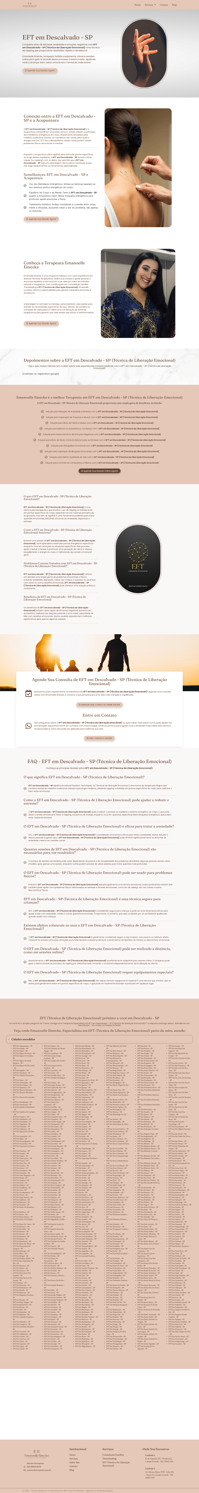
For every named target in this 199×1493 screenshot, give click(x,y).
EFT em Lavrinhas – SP (84, 1263)
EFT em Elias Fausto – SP (54, 1205)
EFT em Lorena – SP (83, 1278)
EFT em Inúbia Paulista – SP (86, 1105)
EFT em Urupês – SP (176, 1300)
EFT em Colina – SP (51, 1131)
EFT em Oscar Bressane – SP (117, 1197)
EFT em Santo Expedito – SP (148, 1344)
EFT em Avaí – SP (20, 1190)
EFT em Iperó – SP (82, 1109)
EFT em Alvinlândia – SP (22, 1102)
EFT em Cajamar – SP (21, 1344)
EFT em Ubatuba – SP (177, 1285)
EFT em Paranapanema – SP (117, 1239)
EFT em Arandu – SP (21, 1153)
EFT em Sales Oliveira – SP (147, 1207)
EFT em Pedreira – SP (114, 1278)
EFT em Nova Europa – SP (116, 1151)
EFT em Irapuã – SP (82, 1124)
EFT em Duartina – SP (52, 1195)
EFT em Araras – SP (20, 1161)
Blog (174, 4)
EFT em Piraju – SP (113, 1324)
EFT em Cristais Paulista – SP (55, 1161)
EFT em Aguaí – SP (20, 1051)
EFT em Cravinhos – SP (53, 1158)
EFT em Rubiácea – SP (146, 1197)
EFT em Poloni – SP (145, 1048)
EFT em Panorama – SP (115, 1227)
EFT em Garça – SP (51, 1292)
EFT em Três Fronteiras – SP (179, 1268)
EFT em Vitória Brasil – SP (179, 1336)
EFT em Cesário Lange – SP (54, 1122)
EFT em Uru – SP (175, 1297)
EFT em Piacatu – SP (114, 1297)
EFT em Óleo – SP (113, 1180)
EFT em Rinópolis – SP (146, 1175)
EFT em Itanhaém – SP (84, 1139)
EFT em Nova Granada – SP (117, 1153)
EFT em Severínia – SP (177, 1180)
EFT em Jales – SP (82, 1214)
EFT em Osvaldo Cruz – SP (116, 1200)
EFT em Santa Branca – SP (147, 1241)
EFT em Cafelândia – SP (22, 1334)
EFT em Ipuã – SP (82, 1119)
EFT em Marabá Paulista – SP (86, 1317)
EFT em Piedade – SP (114, 1300)
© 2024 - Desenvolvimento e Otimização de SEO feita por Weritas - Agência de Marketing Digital (67, 1490)
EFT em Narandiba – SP (115, 1122)
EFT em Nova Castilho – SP (116, 1148)
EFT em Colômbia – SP (53, 1134)
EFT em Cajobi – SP (20, 1349)
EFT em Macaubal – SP (84, 1302)
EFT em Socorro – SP (177, 1185)
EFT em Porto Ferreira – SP (147, 1070)
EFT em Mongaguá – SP (115, 1083)
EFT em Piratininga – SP (115, 1341)
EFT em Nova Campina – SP (117, 1141)
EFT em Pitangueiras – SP (116, 1344)
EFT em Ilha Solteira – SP (85, 1092)
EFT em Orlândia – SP (114, 1192)
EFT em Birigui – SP (20, 1256)
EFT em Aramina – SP (21, 1151)
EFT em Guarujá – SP (52, 1344)
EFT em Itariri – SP (82, 1178)
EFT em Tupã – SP (176, 1273)
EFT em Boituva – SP (21, 1271)
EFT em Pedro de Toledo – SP (117, 1285)
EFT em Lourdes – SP (83, 1280)
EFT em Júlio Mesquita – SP (86, 1239)
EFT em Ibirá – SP (82, 1065)
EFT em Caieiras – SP (21, 1339)
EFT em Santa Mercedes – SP (148, 1285)
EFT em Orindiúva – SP (115, 1190)
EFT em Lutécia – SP (83, 1297)
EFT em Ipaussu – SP (83, 1107)
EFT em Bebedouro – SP (22, 1241)
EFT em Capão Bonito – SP (54, 1085)
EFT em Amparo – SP (21, 1117)
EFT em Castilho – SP (52, 1107)
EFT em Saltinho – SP (145, 1217)
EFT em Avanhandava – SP (23, 1192)
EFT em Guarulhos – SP (53, 1346)
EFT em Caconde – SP (21, 1332)
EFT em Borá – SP (20, 1283)
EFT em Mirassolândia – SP (117, 1065)
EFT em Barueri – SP (21, 1231)
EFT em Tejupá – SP (176, 1244)
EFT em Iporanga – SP (83, 1117)
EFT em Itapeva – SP (83, 1151)
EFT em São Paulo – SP (177, 1134)
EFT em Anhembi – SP (21, 1127)
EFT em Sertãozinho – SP (178, 1175)
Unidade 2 (150, 1468)
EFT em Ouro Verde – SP (115, 1205)
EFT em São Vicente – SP (178, 1156)
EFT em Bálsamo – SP (21, 1202)
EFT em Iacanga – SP (83, 1056)
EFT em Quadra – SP (145, 1112)
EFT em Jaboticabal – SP (84, 1202)
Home (138, 4)
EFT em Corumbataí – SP (53, 1148)
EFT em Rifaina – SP (145, 1170)
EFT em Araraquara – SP (22, 1158)
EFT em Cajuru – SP (51, 1046)
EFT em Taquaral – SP (177, 1224)
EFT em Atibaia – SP (21, 1185)
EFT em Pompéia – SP (145, 1051)
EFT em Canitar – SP (52, 1083)
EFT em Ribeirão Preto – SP (148, 1168)
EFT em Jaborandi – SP (84, 1200)
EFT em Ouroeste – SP (114, 1207)
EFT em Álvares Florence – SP (24, 1090)
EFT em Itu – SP (81, 1192)
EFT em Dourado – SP (52, 1190)
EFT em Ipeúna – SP (83, 1112)
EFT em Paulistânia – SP (115, 1263)
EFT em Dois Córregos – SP (54, 1185)
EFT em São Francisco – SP (179, 1065)
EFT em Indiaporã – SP (84, 1102)
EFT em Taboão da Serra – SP (180, 1205)
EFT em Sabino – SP (145, 1202)
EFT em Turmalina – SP (178, 1280)
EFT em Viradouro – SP (177, 1329)
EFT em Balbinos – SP (21, 1200)
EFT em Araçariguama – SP (23, 1141)
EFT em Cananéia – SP (52, 1070)
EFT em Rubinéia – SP (145, 1200)
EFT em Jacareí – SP (83, 1205)
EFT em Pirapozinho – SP (116, 1336)
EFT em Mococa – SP (114, 1068)
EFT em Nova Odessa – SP (116, 1168)
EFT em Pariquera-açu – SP (117, 1249)
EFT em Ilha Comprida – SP (85, 1090)
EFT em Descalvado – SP (53, 1173)
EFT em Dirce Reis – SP (53, 1178)
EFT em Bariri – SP (20, 1214)
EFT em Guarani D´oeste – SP (55, 1327)
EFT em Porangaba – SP (146, 1065)
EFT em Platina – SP (114, 1349)
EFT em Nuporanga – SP (115, 1175)
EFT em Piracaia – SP (114, 1319)
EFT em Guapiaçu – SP (52, 1314)
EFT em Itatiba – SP (82, 1180)
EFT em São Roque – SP (178, 1144)
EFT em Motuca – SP (114, 1112)
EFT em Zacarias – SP (177, 1344)
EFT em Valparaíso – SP (178, 1307)
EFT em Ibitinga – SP (83, 1070)
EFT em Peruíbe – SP (114, 1295)
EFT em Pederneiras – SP (115, 1268)
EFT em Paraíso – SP (114, 1236)
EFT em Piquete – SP (114, 1317)
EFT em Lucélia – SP (83, 1285)
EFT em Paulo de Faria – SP (117, 1266)
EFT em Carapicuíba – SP (53, 1095)
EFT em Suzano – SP (176, 1197)
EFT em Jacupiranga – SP (85, 1210)
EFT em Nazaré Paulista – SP (117, 1129)
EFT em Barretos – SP (21, 1227)
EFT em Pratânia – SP (145, 1085)
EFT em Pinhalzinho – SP (116, 1312)
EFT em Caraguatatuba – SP (55, 1092)
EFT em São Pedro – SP (177, 1141)
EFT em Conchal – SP (52, 1136)
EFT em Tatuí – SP (176, 1239)
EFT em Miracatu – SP (114, 1053)
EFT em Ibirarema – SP (84, 1068)
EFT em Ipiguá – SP (82, 1114)
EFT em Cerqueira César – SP (55, 1117)
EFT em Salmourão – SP (146, 1214)
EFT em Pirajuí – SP (114, 1327)
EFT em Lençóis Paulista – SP (86, 1268)
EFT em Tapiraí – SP (176, 1219)
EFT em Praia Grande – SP (147, 1083)
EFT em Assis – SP (20, 1183)
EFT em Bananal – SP (21, 1205)
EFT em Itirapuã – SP (83, 1188)
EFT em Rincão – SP (145, 1173)
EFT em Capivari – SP (52, 1090)
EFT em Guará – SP (51, 1319)
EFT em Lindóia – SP (83, 1273)
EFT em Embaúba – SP (52, 1210)
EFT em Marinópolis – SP (85, 1329)
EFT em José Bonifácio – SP (85, 1236)
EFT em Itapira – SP (83, 1156)
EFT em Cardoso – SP (52, 1097)
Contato (164, 4)
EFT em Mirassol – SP (114, 1063)
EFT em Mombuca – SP (115, 1078)
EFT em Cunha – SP (51, 1170)
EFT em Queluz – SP (145, 1119)
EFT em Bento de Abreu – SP (24, 1244)
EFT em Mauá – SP (82, 1336)
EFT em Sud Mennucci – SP (179, 1190)
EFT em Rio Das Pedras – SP (148, 1180)
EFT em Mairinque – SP (84, 1310)
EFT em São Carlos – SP (178, 1063)
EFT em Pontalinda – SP (146, 1058)
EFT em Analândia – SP (22, 1119)
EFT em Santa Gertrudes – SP (148, 1273)
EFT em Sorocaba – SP (177, 1188)
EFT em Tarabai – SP (177, 1234)
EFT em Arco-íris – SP (21, 1163)
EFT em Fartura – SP (52, 1246)
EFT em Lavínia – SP (83, 1261)
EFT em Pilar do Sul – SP (116, 1302)
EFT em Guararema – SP (53, 1334)
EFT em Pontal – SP (145, 1056)
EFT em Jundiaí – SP (83, 1244)
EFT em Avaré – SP (20, 1195)
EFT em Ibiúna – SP (82, 1073)
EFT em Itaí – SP (81, 1131)
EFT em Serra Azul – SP (178, 1168)
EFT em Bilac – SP (20, 1253)
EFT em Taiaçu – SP (176, 1212)
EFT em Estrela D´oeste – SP (55, 1239)
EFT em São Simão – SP (178, 1153)
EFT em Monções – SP (114, 1080)
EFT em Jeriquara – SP (84, 1229)
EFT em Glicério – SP (52, 1305)
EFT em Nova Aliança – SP (116, 1139)
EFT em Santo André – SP (147, 1317)
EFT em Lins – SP (82, 1275)
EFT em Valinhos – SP (177, 1305)
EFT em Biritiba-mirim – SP (23, 1258)
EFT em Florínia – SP (52, 1271)
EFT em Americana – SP (22, 1105)
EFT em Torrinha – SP (177, 1261)
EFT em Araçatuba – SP (22, 1144)
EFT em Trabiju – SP (176, 1263)
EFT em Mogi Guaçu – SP (116, 1070)
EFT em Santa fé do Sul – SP (148, 1271)
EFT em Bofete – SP (20, 1268)
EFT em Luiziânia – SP (83, 1292)
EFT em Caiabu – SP (20, 1336)
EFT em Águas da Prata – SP (24, 1053)
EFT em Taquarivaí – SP (178, 1231)
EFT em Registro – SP (145, 1139)
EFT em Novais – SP (114, 1170)
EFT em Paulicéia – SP (115, 1258)
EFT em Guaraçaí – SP (52, 1322)
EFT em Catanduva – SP (53, 1109)
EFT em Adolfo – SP (20, 1048)
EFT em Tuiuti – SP (176, 1271)
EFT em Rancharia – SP (146, 1127)
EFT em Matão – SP (82, 1334)
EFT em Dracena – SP (52, 1192)
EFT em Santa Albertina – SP (148, 1234)
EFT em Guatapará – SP (53, 1349)
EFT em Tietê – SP (175, 1253)
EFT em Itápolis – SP (83, 1163)
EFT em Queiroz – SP (145, 1117)
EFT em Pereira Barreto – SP (117, 1290)
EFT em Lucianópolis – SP (85, 1288)
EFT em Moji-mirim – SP (115, 1075)
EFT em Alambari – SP (21, 1073)
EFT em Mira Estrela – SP (116, 1051)
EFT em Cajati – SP (20, 1346)
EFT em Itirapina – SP (83, 1185)
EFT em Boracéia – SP (21, 1285)
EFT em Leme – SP (82, 1266)
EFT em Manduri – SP (83, 1314)
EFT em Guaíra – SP (51, 1312)
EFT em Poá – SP (144, 1046)
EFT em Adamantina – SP (22, 1046)
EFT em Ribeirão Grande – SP (148, 1163)
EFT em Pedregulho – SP (115, 1275)
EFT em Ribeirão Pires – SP (148, 1166)
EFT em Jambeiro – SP (83, 1217)
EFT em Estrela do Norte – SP (55, 1236)
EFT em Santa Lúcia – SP (146, 1278)
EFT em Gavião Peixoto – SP (55, 1297)
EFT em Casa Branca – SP (54, 1100)
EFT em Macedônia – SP (84, 1305)
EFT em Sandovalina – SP (147, 1229)
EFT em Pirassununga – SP (116, 1339)
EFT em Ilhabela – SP (83, 1095)
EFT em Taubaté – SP (177, 1241)
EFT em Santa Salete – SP (147, 1302)
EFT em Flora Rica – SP (53, 1263)
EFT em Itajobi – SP (82, 1134)
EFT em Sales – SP (144, 1210)
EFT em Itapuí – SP (82, 1168)
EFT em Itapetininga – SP (85, 1148)
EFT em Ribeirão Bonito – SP (148, 1146)
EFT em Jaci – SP (81, 1207)
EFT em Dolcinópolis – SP (54, 1188)
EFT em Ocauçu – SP (114, 1178)
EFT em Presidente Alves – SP (148, 1087)
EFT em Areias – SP (20, 1168)
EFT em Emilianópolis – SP (54, 1217)
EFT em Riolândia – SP (146, 1188)
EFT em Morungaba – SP (115, 1109)
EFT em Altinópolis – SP (22, 1083)
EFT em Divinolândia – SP (54, 1180)
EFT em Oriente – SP (114, 1188)
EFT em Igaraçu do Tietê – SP (86, 1080)
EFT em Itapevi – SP (83, 1153)
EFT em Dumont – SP (52, 1197)
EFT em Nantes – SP (114, 1119)
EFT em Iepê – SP (82, 1078)
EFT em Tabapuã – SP (177, 1200)
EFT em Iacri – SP (82, 1058)
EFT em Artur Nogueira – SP (24, 1175)
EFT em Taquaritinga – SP (179, 1227)
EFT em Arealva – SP (21, 1166)
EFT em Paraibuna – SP (115, 1234)
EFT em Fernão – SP (51, 1256)
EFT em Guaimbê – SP (52, 1310)
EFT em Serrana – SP (177, 1173)
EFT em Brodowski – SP (22, 1305)
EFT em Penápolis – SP (115, 1288)
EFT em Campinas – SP (53, 1053)
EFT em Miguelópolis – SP (85, 1346)
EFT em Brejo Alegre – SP (22, 1302)
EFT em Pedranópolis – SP (116, 1273)
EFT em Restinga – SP (145, 1141)
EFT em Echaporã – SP (52, 1200)
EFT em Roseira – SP (145, 1195)
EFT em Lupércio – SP (83, 1295)
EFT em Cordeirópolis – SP (54, 1141)
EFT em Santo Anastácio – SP (148, 1314)
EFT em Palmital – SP (114, 1224)
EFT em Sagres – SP (145, 1205)
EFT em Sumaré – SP (177, 1192)
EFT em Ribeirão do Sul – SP (148, 1156)
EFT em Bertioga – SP (21, 1251)
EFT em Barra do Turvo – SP (24, 1224)
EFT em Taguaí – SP (176, 1210)
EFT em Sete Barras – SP (178, 1178)
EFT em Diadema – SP (52, 1175)
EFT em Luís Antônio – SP (85, 1290)
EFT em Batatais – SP (21, 1236)
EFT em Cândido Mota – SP (54, 1075)
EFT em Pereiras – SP (114, 1292)
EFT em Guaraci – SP (52, 1324)
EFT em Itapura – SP (83, 1170)
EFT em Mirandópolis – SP (116, 1056)
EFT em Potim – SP (144, 1073)
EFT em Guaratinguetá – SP (54, 1336)
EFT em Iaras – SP (82, 1061)
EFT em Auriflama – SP (22, 1188)
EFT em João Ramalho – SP (85, 1234)
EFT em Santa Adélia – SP (147, 1231)
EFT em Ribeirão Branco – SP (148, 1148)
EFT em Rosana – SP (145, 1192)
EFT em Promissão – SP (146, 1109)
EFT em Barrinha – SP (21, 1229)
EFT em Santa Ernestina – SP (148, 1268)
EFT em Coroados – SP (52, 1144)
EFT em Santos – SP (176, 1046)
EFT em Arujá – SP (20, 1178)
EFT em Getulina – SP (52, 1302)
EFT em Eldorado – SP (52, 1202)
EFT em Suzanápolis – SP (178, 1195)
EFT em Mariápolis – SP (84, 1324)
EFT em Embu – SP (51, 1214)
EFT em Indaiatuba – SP (84, 1097)
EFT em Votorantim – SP (178, 1339)
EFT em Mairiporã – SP (84, 1312)
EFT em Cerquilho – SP (53, 1119)
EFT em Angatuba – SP (21, 1124)
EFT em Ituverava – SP (84, 1197)
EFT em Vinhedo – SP (177, 1327)
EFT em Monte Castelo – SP (116, 1100)
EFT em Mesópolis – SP (84, 1344)
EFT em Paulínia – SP (114, 1261)
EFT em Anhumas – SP (21, 1129)
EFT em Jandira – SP (83, 1219)
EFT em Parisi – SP (113, 1251)
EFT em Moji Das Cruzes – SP (117, 1073)
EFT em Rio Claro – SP (146, 1178)
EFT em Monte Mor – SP (115, 1102)
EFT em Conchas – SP (52, 1139)
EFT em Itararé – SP (83, 1175)
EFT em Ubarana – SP (177, 1283)
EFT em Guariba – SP (52, 1341)
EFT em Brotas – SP (20, 1307)
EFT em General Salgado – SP (55, 1300)
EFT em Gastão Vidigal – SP (54, 1295)
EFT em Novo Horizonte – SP (117, 1173)
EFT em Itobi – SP (82, 1190)
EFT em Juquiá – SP (82, 1249)
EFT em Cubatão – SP (52, 1168)
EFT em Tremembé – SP (178, 1266)
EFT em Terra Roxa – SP (178, 1251)
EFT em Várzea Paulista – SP (180, 1322)
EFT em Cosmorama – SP (53, 1153)
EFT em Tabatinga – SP (177, 1202)
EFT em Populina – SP (145, 1063)
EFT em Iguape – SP (83, 1087)
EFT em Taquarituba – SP (178, 1229)
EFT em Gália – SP (51, 1290)
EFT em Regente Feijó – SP (147, 1134)
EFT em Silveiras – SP (177, 1183)
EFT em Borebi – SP (20, 1290)
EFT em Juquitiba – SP (83, 1251)
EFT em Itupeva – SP (83, 1195)
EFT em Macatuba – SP (84, 1300)
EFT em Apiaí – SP (20, 1139)
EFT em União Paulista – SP (179, 1292)
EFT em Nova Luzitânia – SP (117, 1166)
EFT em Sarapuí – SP (177, 1158)
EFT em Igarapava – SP (84, 1083)
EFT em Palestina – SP (115, 1212)
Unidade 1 (150, 1455)
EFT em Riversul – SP (145, 1190)
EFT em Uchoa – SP (176, 1290)
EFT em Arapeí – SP (20, 1156)
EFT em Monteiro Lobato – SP (117, 1105)
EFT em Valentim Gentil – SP (179, 1302)
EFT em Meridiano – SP (84, 1341)
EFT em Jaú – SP (81, 1227)
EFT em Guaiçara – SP (52, 1307)
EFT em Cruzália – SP (52, 1163)
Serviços (149, 4)
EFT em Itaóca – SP (82, 1141)
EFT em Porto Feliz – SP (146, 1068)
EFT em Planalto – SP (114, 1346)
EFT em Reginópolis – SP (147, 1136)
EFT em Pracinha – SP (145, 1078)
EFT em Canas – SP (51, 1073)
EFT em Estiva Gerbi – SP (54, 1234)
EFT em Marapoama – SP (85, 1322)
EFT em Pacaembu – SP (115, 1210)
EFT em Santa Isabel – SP (147, 1275)
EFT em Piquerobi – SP (115, 1314)
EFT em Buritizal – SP (21, 1314)
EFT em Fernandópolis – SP (54, 1253)
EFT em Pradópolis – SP (146, 1080)
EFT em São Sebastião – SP (179, 1151)
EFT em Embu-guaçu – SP (54, 1212)
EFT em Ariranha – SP (21, 1173)
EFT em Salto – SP (144, 1227)
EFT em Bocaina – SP (21, 1266)
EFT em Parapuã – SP (114, 1244)
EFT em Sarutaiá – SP (177, 1161)
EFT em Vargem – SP (177, 1319)
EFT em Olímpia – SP (114, 1183)
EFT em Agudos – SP (21, 1070)
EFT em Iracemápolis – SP (85, 1122)
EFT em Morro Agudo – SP (116, 1107)
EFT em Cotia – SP (51, 1156)
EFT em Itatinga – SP (83, 1183)
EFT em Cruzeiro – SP (52, 1166)
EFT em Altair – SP (20, 1080)
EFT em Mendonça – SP (84, 1339)
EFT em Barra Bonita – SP (23, 1217)
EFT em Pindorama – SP (115, 1310)
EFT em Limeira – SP (83, 1271)
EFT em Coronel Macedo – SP (55, 1146)
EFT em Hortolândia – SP (85, 1053)
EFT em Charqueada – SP (53, 1124)
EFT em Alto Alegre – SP (22, 1085)
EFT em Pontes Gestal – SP (147, 1061)
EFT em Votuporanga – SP (178, 1341)
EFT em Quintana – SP (146, 1122)
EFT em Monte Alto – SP (115, 1090)
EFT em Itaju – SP (82, 1136)
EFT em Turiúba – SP (177, 1278)
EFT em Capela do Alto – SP (55, 1087)
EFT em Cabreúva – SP (21, 1322)
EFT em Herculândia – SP (85, 1048)
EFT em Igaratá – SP (83, 1085)
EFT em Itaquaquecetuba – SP (86, 1173)
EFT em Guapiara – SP (52, 1317)
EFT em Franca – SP (51, 1273)
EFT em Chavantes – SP (53, 1127)
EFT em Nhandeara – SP (115, 1134)
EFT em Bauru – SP (20, 1239)
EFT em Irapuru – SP (83, 1127)
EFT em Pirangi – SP (114, 1329)
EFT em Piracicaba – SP (115, 1322)
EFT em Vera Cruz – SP (177, 1324)
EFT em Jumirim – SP (83, 1241)
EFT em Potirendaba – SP (147, 1075)
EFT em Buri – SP (19, 1310)
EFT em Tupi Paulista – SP (179, 1275)
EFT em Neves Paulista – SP (117, 1131)
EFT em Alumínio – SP (21, 1087)
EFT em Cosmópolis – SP (53, 1151)
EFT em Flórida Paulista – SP (55, 1268)
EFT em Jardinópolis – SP (85, 1222)
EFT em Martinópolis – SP (85, 1332)
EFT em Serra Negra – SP (178, 1170)
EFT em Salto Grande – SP (147, 1224)
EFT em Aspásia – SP (21, 1180)
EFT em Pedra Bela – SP (115, 1271)
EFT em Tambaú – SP (177, 1217)
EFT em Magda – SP (83, 1307)
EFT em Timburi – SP (177, 1256)
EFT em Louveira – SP (83, 1283)
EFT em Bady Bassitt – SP (23, 1197)
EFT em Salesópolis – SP (146, 1212)
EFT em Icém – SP (82, 1075)
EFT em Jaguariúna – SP (84, 1212)
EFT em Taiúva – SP (176, 1214)
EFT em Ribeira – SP (145, 1144)
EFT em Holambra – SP (84, 1051)
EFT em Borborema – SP (22, 1288)
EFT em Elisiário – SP (52, 1207)
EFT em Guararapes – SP (53, 1332)
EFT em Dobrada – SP (52, 1183)
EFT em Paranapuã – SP (115, 1241)
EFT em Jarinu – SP (82, 1224)
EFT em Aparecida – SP (22, 1136)
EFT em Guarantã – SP (52, 1329)
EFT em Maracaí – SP (83, 1319)
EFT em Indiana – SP (83, 1100)
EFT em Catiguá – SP (52, 1112)
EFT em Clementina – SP (53, 1129)
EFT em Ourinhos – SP (115, 1202)
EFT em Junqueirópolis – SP (86, 1246)
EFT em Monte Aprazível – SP (117, 1092)
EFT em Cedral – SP (51, 1114)
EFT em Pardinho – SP (114, 1246)
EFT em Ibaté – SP (82, 1063)
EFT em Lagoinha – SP (83, 1253)
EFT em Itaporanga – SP (84, 1166)
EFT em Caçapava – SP (22, 1324)
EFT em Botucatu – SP (21, 1292)
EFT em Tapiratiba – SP (178, 1222)
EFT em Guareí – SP (51, 1339)
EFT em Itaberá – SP (83, 1129)
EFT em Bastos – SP (20, 1234)
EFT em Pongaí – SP (145, 1053)
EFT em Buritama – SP (21, 1312)
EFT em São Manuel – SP (178, 1127)
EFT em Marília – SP (83, 1327)
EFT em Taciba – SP (176, 1207)
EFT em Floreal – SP (52, 1266)
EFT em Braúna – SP (21, 1300)
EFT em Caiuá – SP (20, 1341)
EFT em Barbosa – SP (21, 1212)
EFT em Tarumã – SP (177, 1236)
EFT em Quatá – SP (144, 1114)
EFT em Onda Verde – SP (115, 1185)
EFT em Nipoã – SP (113, 1136)
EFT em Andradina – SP (22, 1122)
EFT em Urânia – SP (176, 1295)
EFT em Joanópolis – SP (84, 1231)
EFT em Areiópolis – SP (22, 1170)
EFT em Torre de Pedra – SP (179, 1258)
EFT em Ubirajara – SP (177, 1288)
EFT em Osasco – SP (114, 1195)
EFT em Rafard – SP (145, 1124)
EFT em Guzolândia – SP (84, 1046)
